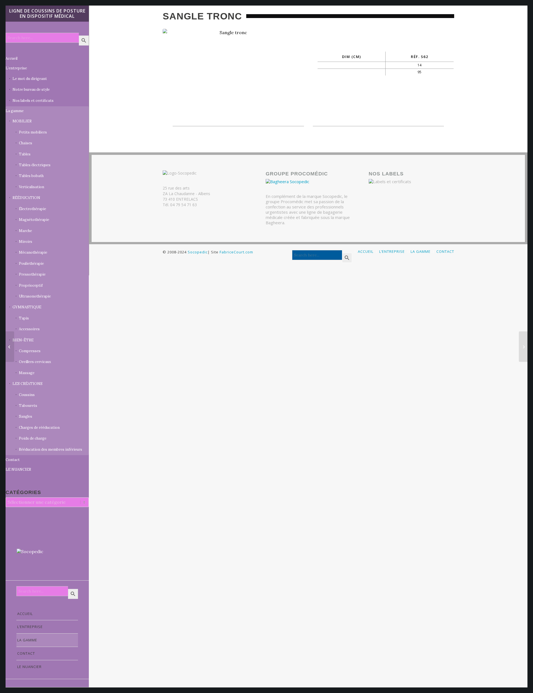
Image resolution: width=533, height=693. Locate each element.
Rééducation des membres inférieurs (50, 449)
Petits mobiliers (33, 132)
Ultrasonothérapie (35, 296)
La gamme (15, 111)
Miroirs (25, 241)
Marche (25, 230)
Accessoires (29, 329)
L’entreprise (16, 68)
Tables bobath (31, 175)
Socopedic (198, 252)
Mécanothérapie (33, 252)
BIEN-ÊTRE (23, 340)
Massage (26, 373)
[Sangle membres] (10, 346)
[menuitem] (47, 614)
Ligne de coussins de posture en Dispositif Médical (47, 13)
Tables (25, 154)
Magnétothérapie (34, 219)
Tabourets (28, 405)
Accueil (11, 58)
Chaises (25, 143)
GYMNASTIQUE (26, 307)
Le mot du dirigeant (29, 78)
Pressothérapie (32, 274)
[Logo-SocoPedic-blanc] (47, 559)
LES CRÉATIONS (27, 383)
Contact (13, 459)
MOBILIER (22, 121)
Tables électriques (35, 165)
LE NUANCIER (18, 469)
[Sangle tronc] (231, 71)
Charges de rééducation (39, 427)
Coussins (27, 394)
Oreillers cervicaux (35, 361)
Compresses (30, 351)
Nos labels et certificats (33, 100)
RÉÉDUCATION (26, 197)
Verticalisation (31, 187)
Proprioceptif (31, 285)
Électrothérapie (32, 208)
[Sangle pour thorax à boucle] (523, 346)
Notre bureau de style (31, 89)
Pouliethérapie (31, 263)
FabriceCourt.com (235, 252)
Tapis (24, 318)
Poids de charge (32, 438)
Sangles (25, 416)
